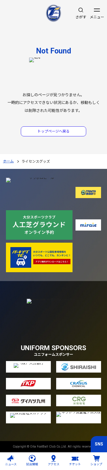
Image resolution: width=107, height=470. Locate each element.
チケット (75, 464)
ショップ (96, 464)
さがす (80, 17)
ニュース (11, 464)
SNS (99, 444)
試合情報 (32, 464)
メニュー (97, 17)
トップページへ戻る (53, 131)
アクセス (53, 464)
